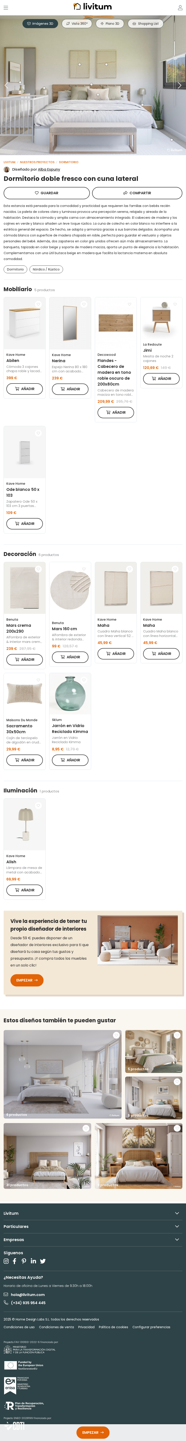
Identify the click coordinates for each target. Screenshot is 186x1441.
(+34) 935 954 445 (28, 1303)
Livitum (9, 162)
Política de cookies (113, 1327)
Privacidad (86, 1327)
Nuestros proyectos (37, 162)
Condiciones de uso (19, 1327)
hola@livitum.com (28, 1294)
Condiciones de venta (56, 1327)
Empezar (24, 980)
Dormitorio (68, 162)
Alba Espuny (49, 169)
